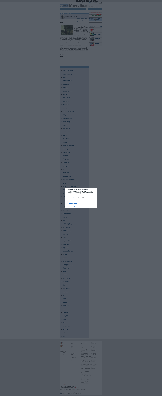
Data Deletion (76, 206)
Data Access (81, 206)
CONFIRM (73, 203)
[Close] (95, 189)
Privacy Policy (86, 206)
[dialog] (81, 198)
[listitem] (81, 200)
